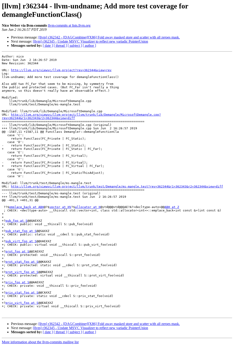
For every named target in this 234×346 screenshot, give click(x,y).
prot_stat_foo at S (21, 261)
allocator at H (88, 207)
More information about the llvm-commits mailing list (40, 342)
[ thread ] (60, 45)
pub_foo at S (16, 220)
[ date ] (48, 45)
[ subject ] (75, 45)
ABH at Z (172, 207)
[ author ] (89, 45)
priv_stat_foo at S (21, 292)
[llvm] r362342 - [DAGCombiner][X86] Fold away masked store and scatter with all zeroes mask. (109, 37)
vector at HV (60, 207)
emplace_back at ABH (26, 207)
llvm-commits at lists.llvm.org (69, 25)
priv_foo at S (17, 282)
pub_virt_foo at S (21, 241)
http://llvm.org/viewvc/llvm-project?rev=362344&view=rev (61, 70)
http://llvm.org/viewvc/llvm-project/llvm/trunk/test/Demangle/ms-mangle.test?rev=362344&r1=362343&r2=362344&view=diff (117, 186)
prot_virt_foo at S (21, 272)
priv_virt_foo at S (21, 302)
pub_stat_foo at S (21, 231)
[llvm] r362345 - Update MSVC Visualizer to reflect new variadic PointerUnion (90, 41)
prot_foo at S (17, 251)
